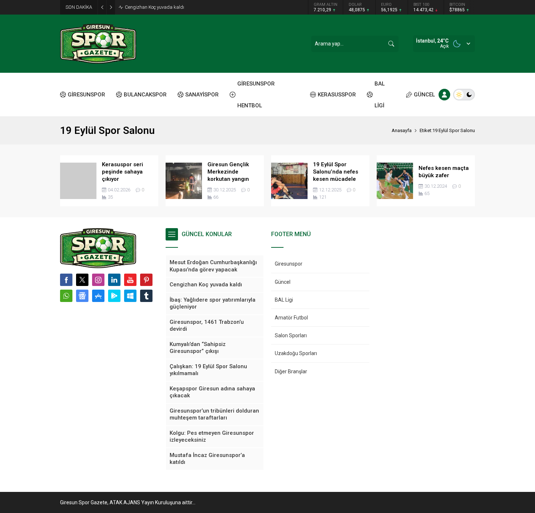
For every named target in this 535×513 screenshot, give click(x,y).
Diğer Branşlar (291, 371)
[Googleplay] (114, 296)
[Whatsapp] (66, 296)
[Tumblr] (146, 296)
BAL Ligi (284, 300)
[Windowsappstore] (130, 296)
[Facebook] (66, 280)
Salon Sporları (291, 335)
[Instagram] (98, 280)
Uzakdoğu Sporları (296, 353)
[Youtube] (130, 280)
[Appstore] (98, 296)
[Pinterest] (146, 280)
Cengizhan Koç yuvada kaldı (154, 7)
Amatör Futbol (291, 318)
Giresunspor (288, 264)
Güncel (282, 282)
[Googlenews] (82, 296)
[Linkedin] (114, 280)
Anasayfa (402, 130)
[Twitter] (82, 280)
